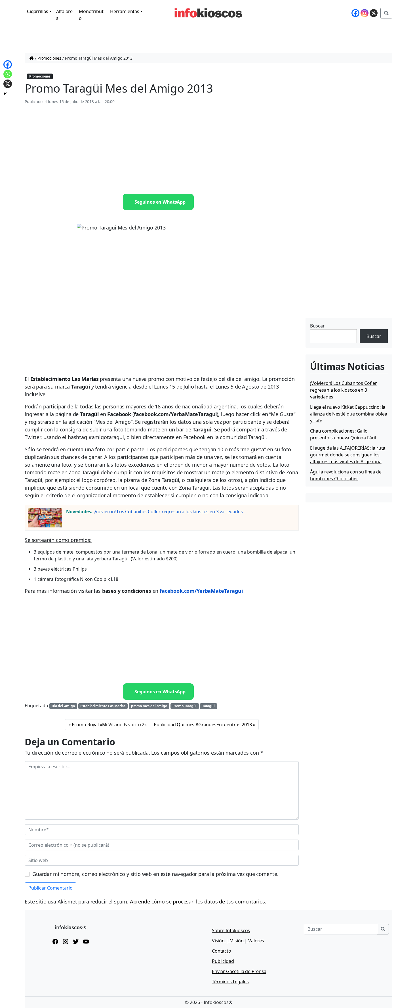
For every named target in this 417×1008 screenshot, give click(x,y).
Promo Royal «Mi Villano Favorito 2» (109, 724)
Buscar (317, 326)
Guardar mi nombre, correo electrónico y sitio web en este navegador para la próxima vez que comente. (155, 874)
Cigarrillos (37, 11)
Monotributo (91, 14)
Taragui (208, 706)
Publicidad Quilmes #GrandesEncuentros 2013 (203, 724)
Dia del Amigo (63, 706)
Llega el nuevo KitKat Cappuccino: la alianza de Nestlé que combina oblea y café (348, 414)
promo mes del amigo (149, 706)
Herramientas (124, 11)
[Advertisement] (162, 149)
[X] (374, 13)
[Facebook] (355, 13)
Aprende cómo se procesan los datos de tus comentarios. (198, 901)
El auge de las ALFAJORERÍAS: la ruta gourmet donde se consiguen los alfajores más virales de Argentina (347, 455)
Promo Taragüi (184, 706)
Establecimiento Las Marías (102, 706)
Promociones (49, 58)
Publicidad (223, 961)
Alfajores (64, 14)
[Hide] (5, 93)
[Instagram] (364, 13)
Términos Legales (230, 981)
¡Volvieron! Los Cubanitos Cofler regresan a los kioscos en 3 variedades (168, 511)
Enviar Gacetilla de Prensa (239, 971)
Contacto (221, 951)
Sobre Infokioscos (231, 930)
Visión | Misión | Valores (238, 941)
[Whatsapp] (7, 74)
